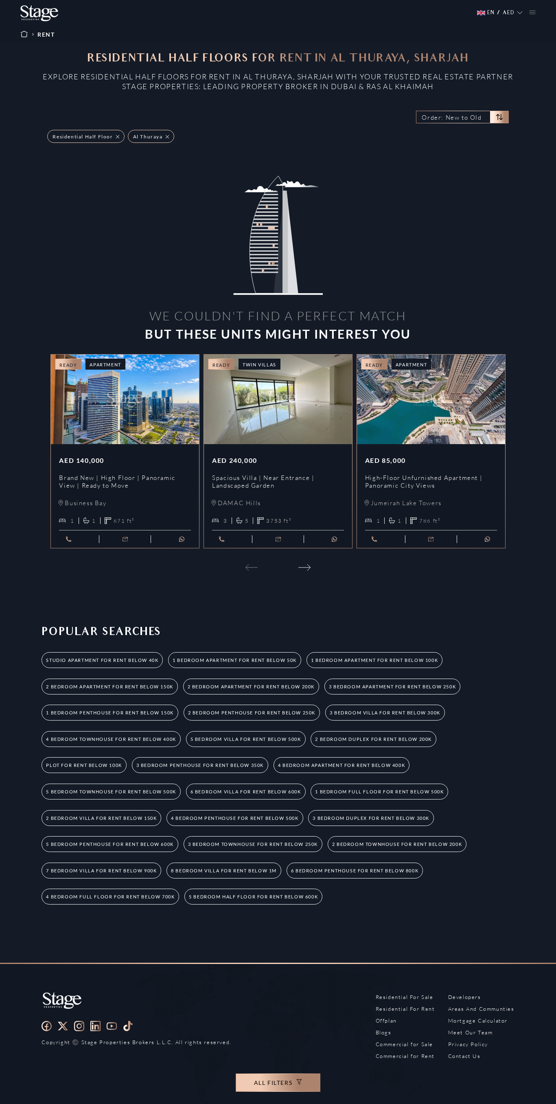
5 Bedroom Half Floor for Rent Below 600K (253, 896)
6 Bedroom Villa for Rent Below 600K (245, 791)
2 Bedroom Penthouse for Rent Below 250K (251, 712)
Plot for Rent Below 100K (84, 765)
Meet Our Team (470, 1032)
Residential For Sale (404, 997)
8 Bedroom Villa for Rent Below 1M (224, 870)
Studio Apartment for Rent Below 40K (102, 660)
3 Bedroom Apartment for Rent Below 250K (392, 686)
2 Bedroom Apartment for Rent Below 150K (109, 686)
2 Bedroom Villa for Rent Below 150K (101, 818)
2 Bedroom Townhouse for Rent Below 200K (397, 844)
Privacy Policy (468, 1044)
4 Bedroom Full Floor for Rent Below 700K (110, 896)
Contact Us (464, 1056)
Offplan (386, 1020)
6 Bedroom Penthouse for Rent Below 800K (354, 870)
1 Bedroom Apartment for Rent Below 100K (374, 660)
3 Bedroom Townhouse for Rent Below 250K (253, 844)
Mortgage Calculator (478, 1020)
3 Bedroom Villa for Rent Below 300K (385, 712)
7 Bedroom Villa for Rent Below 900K (101, 870)
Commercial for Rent (405, 1056)
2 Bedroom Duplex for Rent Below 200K (373, 739)
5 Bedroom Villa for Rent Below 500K (245, 739)
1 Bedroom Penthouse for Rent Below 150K (109, 712)
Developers (464, 997)
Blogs (384, 1032)
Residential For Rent (405, 1008)
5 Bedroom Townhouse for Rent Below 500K (111, 791)
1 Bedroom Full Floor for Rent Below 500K (379, 791)
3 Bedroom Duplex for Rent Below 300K (371, 818)
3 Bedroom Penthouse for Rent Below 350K (200, 765)
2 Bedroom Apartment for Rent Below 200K (251, 686)
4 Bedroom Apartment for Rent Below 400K (341, 765)
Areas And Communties (481, 1008)
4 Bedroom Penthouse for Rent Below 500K (234, 818)
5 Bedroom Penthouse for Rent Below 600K (109, 844)
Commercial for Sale (404, 1044)
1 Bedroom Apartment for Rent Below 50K (235, 660)
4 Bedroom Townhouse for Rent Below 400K (111, 739)
